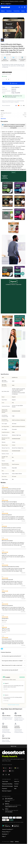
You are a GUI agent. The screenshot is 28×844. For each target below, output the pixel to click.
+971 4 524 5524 (8, 811)
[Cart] (25, 7)
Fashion (23, 11)
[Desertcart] (5, 7)
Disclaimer (5, 834)
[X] (6, 774)
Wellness (3, 11)
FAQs (4, 836)
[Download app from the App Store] (15, 826)
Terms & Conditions (7, 829)
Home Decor (9, 11)
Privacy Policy (6, 831)
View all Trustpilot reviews (13, 704)
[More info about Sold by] (20, 87)
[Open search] (19, 7)
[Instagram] (3, 774)
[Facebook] (9, 774)
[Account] (22, 7)
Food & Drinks (17, 11)
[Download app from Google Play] (6, 826)
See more (3, 118)
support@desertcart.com (11, 806)
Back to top (13, 746)
